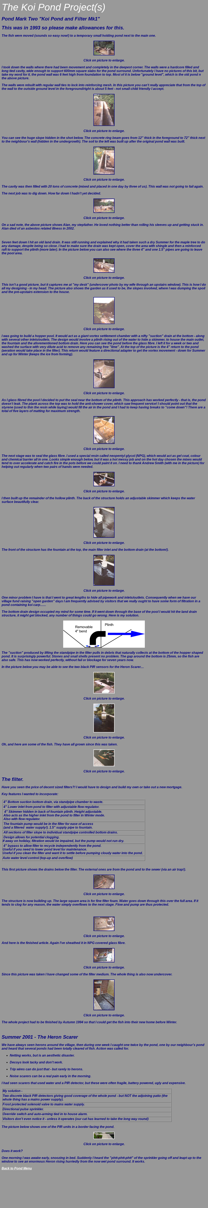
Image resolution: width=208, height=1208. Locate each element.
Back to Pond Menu (17, 1168)
